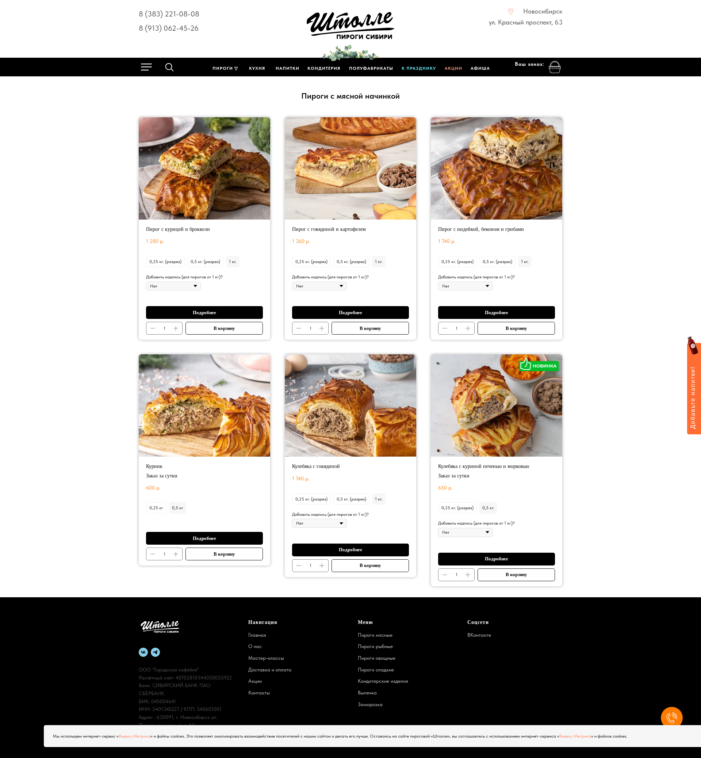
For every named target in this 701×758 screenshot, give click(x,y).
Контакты (259, 693)
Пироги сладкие (376, 670)
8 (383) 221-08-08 (169, 13)
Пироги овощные (376, 658)
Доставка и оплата (269, 670)
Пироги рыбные (375, 646)
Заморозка (370, 704)
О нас (255, 646)
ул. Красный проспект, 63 (526, 22)
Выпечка (367, 693)
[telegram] (155, 652)
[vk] (143, 652)
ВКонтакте (479, 635)
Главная (257, 635)
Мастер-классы (266, 658)
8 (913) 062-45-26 (169, 28)
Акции (255, 681)
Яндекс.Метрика (134, 736)
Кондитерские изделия (383, 681)
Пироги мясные (375, 635)
